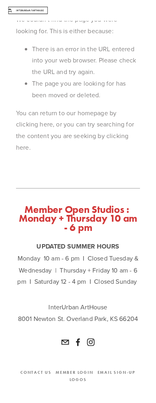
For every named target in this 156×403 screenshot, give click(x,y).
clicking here (34, 124)
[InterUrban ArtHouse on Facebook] (78, 342)
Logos (78, 379)
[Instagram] (91, 342)
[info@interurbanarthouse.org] (65, 342)
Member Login (75, 372)
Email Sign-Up (117, 372)
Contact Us (36, 372)
